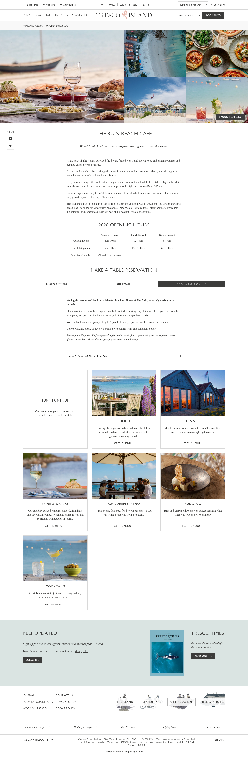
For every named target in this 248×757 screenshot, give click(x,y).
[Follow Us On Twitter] (10, 146)
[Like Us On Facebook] (10, 138)
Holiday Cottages (83, 727)
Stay (38, 15)
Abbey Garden (212, 727)
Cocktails (55, 586)
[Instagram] (52, 740)
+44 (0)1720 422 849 (189, 15)
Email (126, 284)
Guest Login (219, 5)
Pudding (193, 504)
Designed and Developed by (124, 751)
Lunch (124, 421)
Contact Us (64, 695)
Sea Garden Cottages (34, 727)
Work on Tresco (35, 708)
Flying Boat (169, 727)
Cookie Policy (65, 708)
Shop (70, 15)
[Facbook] (47, 740)
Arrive (27, 15)
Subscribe (32, 660)
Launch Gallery (230, 116)
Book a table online (191, 284)
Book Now (213, 15)
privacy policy (81, 651)
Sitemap (220, 739)
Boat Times (32, 5)
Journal (28, 695)
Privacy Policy (66, 701)
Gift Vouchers (69, 5)
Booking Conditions (87, 356)
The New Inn (128, 727)
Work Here (81, 15)
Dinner (193, 421)
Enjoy (58, 15)
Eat (48, 15)
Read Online (203, 655)
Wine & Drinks (55, 504)
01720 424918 (58, 284)
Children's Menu (124, 504)
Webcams (50, 5)
